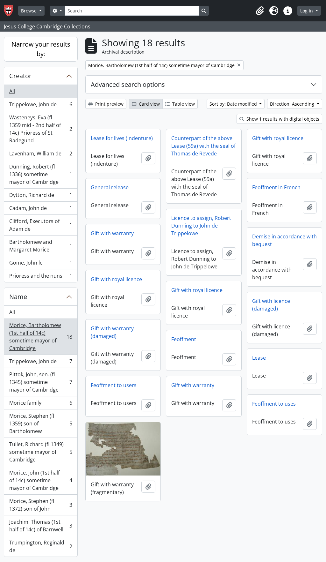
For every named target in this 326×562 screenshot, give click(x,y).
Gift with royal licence (277, 138)
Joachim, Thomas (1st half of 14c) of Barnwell (40, 525)
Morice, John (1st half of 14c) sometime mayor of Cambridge (40, 480)
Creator (20, 75)
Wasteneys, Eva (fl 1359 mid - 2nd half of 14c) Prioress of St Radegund (40, 129)
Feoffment (183, 339)
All (12, 91)
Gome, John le (40, 264)
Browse (29, 11)
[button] (260, 11)
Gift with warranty (112, 233)
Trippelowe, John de (40, 106)
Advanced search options (128, 84)
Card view (149, 104)
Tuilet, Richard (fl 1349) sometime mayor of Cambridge (40, 452)
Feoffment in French (276, 187)
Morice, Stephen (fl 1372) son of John (40, 505)
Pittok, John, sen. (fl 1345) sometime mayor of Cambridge (40, 382)
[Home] (11, 11)
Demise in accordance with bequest (284, 240)
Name (18, 296)
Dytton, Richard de (40, 196)
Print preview (109, 104)
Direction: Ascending (292, 104)
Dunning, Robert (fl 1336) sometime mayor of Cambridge (40, 174)
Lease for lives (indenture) (122, 138)
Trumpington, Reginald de (40, 546)
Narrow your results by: (40, 49)
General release (110, 187)
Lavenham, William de (40, 155)
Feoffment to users (114, 385)
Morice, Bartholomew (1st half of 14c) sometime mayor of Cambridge (40, 337)
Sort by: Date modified (233, 104)
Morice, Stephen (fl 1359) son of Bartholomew (40, 423)
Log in (307, 11)
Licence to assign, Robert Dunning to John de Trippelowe (201, 225)
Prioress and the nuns (40, 277)
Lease (259, 357)
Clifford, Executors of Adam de (40, 225)
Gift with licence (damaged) (271, 304)
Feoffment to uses (274, 403)
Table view (183, 104)
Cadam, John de (40, 210)
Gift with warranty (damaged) (112, 332)
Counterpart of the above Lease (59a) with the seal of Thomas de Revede (203, 146)
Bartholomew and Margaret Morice (40, 245)
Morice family (40, 404)
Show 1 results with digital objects (282, 119)
